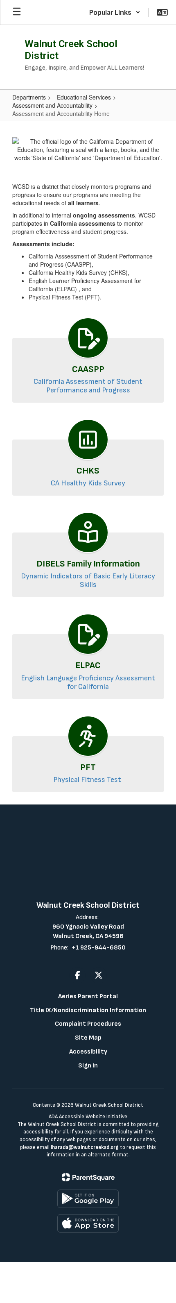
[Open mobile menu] (16, 12)
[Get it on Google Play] (88, 1199)
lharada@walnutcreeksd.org (85, 1147)
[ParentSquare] (88, 1177)
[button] (115, 12)
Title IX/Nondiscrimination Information (88, 1010)
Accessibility (88, 1052)
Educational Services (84, 97)
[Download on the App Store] (88, 1223)
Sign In (88, 1066)
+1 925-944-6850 (99, 948)
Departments (29, 97)
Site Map (88, 1038)
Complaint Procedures (88, 1024)
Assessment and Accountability (52, 105)
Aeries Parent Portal (88, 996)
